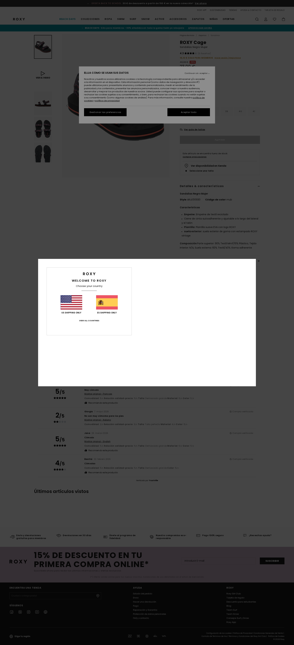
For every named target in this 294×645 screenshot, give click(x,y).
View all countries (89, 320)
